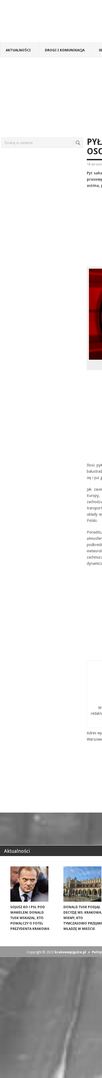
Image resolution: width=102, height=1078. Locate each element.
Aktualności (18, 50)
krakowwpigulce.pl (70, 952)
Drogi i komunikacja (65, 50)
